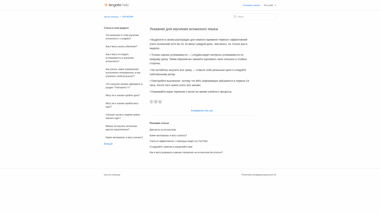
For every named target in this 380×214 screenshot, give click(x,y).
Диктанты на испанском (163, 129)
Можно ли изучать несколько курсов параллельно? (121, 128)
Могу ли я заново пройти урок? (123, 95)
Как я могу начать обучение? (121, 46)
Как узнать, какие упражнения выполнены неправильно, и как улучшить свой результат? (123, 72)
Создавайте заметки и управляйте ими (171, 146)
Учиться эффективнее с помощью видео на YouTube (179, 141)
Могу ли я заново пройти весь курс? (122, 105)
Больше (108, 144)
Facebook (151, 102)
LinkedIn (160, 102)
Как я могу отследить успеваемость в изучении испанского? (120, 58)
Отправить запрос (251, 5)
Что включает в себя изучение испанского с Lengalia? (122, 37)
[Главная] (116, 6)
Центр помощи (111, 16)
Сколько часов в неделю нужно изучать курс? (123, 116)
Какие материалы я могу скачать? (124, 137)
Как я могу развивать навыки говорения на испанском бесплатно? (186, 152)
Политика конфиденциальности (258, 174)
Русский (268, 5)
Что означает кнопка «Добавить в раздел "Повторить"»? (124, 86)
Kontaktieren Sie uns (202, 110)
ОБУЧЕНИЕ (127, 16)
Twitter (156, 102)
